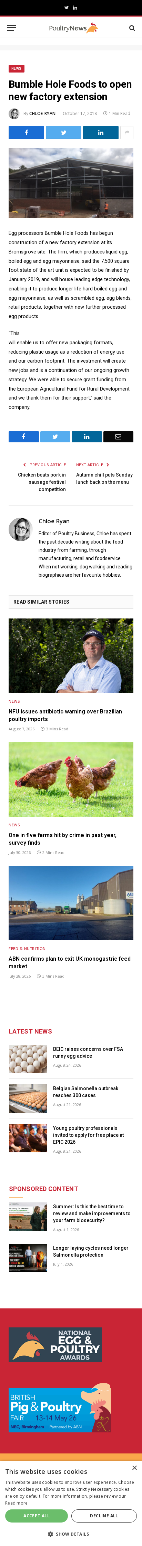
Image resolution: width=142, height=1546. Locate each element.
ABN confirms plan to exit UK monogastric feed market (70, 963)
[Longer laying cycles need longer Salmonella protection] (28, 1258)
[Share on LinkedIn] (101, 132)
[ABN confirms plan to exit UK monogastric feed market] (71, 903)
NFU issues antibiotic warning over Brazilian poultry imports (65, 715)
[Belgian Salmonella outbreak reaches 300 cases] (28, 1098)
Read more (16, 1503)
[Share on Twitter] (63, 132)
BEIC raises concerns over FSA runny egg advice (88, 1052)
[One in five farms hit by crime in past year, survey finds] (71, 779)
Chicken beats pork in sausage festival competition (42, 482)
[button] (71, 1534)
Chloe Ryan (42, 113)
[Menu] (11, 28)
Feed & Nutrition (27, 948)
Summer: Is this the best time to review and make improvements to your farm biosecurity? (92, 1213)
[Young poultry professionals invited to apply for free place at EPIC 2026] (28, 1138)
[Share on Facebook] (26, 132)
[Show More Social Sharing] (126, 132)
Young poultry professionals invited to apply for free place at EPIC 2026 (88, 1135)
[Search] (131, 28)
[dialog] (71, 1503)
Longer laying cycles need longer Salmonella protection (91, 1251)
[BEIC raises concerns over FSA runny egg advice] (28, 1059)
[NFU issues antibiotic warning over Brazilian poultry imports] (71, 655)
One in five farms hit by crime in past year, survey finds (62, 839)
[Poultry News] (73, 28)
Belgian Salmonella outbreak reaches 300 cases (85, 1092)
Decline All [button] (104, 1516)
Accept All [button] (36, 1516)
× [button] (134, 1468)
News (16, 68)
